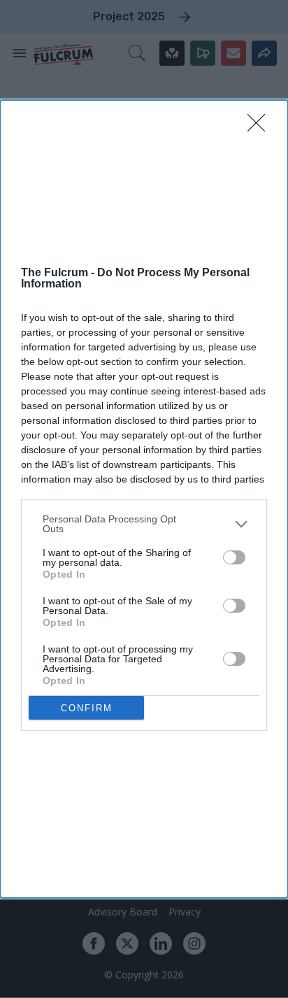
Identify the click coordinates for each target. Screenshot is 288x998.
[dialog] (144, 499)
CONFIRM (87, 708)
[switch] (234, 557)
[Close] (260, 127)
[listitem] (144, 524)
